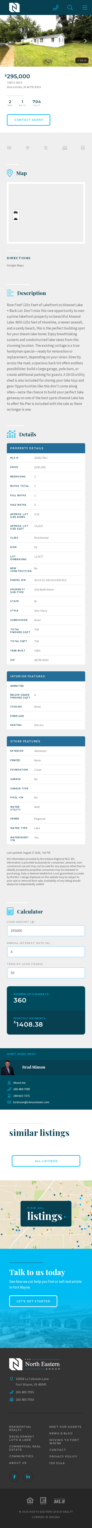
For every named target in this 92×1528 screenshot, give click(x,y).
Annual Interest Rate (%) (28, 943)
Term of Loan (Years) (25, 964)
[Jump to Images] (9, 148)
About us (18, 1463)
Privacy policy (63, 1456)
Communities (21, 1456)
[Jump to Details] (64, 148)
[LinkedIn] (28, 1477)
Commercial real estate (25, 1448)
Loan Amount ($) (21, 921)
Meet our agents (65, 1426)
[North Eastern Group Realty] (14, 7)
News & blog (61, 1433)
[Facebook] (14, 1477)
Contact (57, 1449)
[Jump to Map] (27, 148)
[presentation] (84, 41)
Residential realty (20, 1428)
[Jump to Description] (46, 148)
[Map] (46, 213)
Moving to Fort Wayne (64, 1441)
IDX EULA (57, 1463)
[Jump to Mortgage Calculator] (83, 148)
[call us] (55, 7)
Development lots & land (21, 1438)
